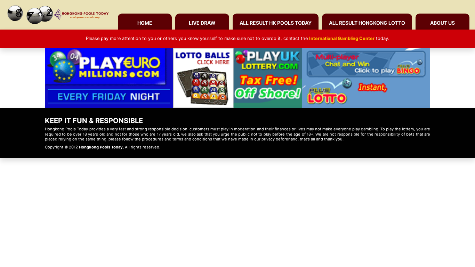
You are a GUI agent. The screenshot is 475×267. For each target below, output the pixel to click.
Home (144, 23)
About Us (442, 23)
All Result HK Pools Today (276, 23)
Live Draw (202, 23)
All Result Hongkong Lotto (367, 23)
